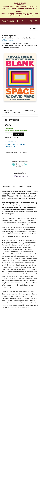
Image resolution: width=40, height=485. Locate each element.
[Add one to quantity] (11, 134)
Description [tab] (6, 186)
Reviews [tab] (30, 186)
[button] (17, 22)
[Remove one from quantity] (6, 134)
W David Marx (7, 40)
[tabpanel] (20, 251)
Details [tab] (21, 186)
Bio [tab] (14, 186)
